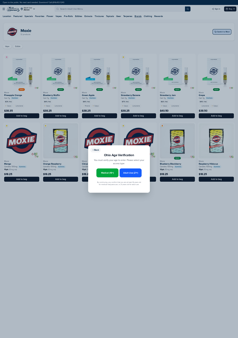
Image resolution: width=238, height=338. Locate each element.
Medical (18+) (107, 172)
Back (96, 150)
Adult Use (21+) (130, 172)
